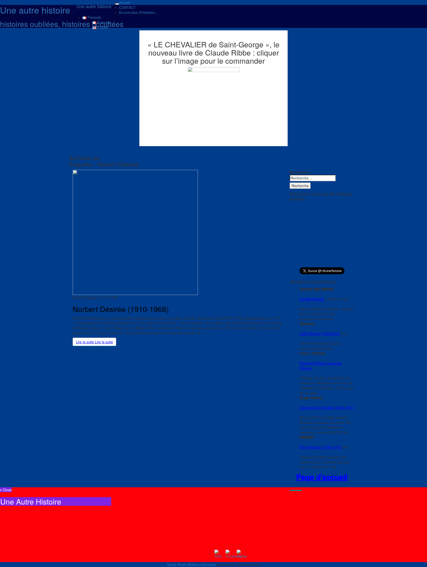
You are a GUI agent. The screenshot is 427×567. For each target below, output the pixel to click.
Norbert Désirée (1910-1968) (121, 309)
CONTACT (127, 7)
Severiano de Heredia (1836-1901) (326, 407)
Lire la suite (94, 341)
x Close (6, 489)
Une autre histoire (93, 6)
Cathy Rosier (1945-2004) (319, 333)
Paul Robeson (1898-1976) (320, 447)
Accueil (124, 2)
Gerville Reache (311, 298)
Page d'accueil (321, 477)
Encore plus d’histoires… (138, 12)
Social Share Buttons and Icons (191, 564)
